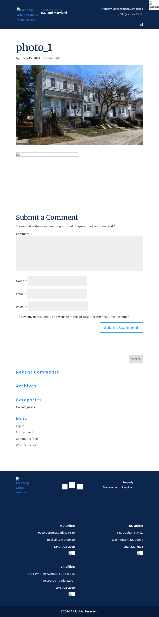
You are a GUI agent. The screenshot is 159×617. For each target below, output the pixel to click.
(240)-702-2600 (130, 13)
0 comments (51, 58)
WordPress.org (26, 445)
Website (21, 307)
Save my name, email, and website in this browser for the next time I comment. (76, 317)
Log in (20, 426)
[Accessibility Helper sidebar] (154, 5)
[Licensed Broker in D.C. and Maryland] (28, 14)
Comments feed (27, 439)
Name (21, 281)
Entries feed (24, 432)
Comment (24, 234)
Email (21, 294)
